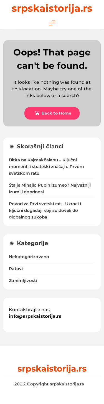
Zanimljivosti (23, 280)
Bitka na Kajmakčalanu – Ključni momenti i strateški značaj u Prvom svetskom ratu (46, 166)
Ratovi (16, 268)
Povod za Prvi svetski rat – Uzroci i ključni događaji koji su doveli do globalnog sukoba (45, 210)
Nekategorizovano (29, 256)
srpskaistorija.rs (52, 8)
